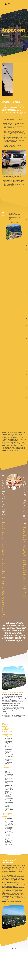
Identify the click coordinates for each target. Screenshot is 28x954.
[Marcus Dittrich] (7, 6)
